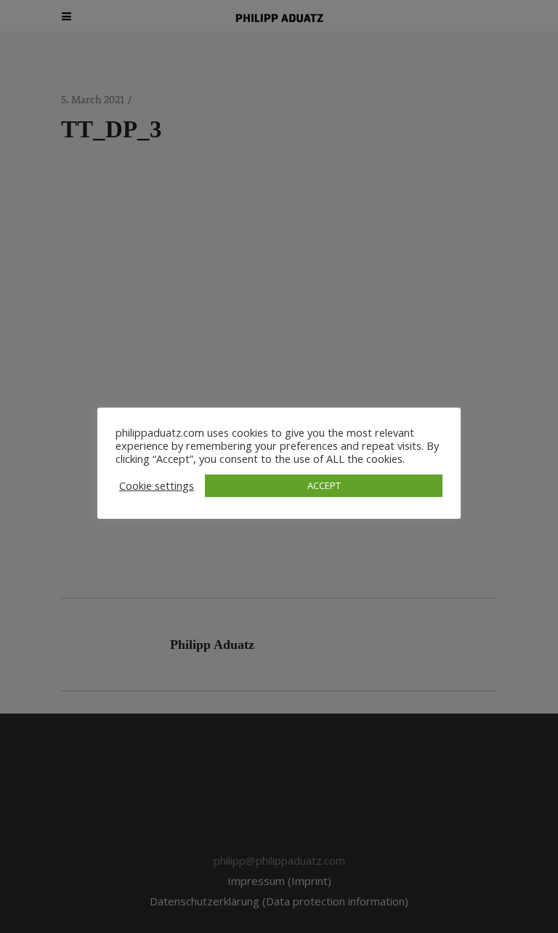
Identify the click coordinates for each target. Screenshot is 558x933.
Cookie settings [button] (156, 485)
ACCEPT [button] (324, 485)
